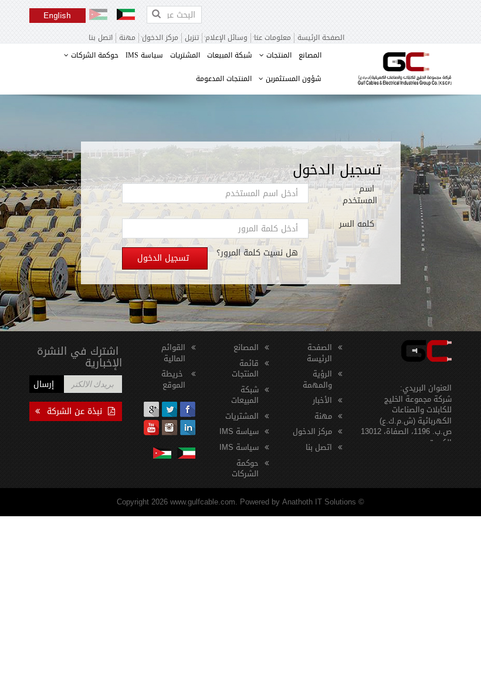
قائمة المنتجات (245, 369)
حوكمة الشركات (93, 55)
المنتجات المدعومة (224, 78)
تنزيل (192, 38)
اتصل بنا (101, 38)
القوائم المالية (173, 353)
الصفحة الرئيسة (320, 38)
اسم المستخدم (360, 195)
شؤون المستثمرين (292, 78)
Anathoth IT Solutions (319, 501)
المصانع (310, 55)
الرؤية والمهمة (317, 379)
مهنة (127, 38)
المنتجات (278, 55)
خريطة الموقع (173, 379)
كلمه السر (358, 224)
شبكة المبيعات (229, 55)
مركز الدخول (312, 431)
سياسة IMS (144, 55)
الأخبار (322, 400)
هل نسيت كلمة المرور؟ (257, 253)
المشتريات (185, 55)
